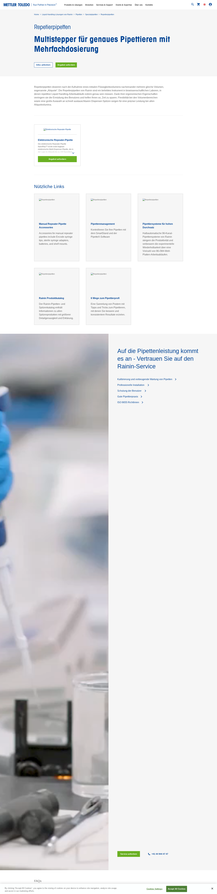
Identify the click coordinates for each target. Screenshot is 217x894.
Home (36, 14)
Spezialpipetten (91, 14)
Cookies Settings (154, 889)
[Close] (212, 888)
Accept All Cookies (176, 889)
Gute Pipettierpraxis (127, 396)
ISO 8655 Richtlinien (128, 402)
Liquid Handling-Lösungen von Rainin (57, 14)
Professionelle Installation (131, 385)
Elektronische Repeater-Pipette (55, 140)
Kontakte (149, 5)
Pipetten (79, 14)
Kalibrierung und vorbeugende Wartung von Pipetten (144, 379)
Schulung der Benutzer (129, 391)
